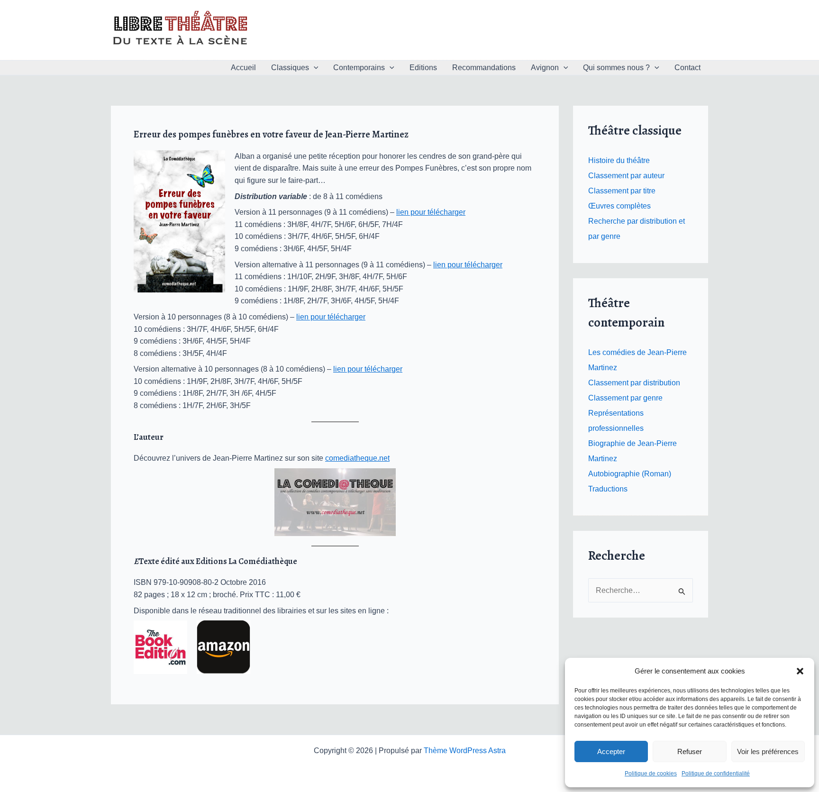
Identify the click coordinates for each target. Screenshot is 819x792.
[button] (800, 671)
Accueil (243, 68)
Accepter (611, 751)
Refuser (689, 751)
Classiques (290, 68)
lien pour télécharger (430, 212)
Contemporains (359, 68)
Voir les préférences (768, 751)
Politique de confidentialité (716, 773)
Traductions (608, 489)
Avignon (545, 68)
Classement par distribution (634, 383)
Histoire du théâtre (619, 160)
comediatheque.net (357, 458)
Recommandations (484, 68)
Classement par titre (621, 191)
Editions (423, 68)
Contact (687, 68)
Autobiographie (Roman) (629, 474)
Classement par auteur (626, 176)
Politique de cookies (651, 773)
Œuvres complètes (619, 206)
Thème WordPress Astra (465, 750)
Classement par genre (625, 398)
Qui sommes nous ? (616, 68)
